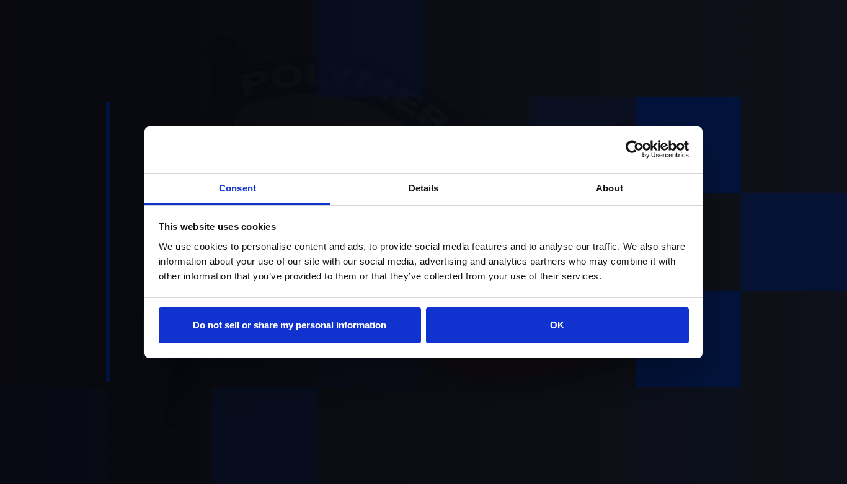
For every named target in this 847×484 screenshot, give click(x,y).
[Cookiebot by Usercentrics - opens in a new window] (634, 149)
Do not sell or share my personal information (289, 325)
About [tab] (609, 188)
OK (557, 325)
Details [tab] (424, 188)
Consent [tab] (237, 188)
